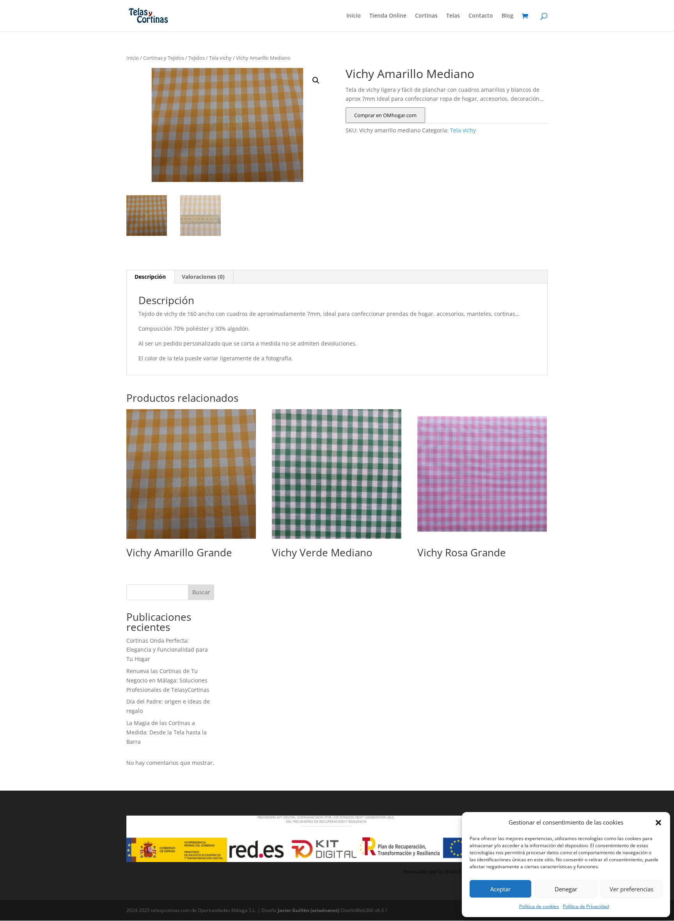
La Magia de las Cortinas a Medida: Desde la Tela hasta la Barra (166, 732)
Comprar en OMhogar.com (385, 115)
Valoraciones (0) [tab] (203, 276)
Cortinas (426, 16)
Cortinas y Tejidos (163, 57)
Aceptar (500, 889)
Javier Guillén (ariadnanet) (309, 910)
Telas (453, 16)
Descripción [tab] (150, 276)
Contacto (480, 16)
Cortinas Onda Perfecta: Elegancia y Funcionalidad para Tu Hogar (167, 650)
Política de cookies (539, 906)
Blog (507, 16)
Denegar (566, 889)
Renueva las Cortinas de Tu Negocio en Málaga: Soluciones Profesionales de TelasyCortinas (167, 680)
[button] (658, 823)
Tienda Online (387, 16)
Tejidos (196, 57)
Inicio (353, 16)
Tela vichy (220, 57)
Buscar (201, 592)
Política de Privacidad (586, 906)
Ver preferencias (631, 889)
